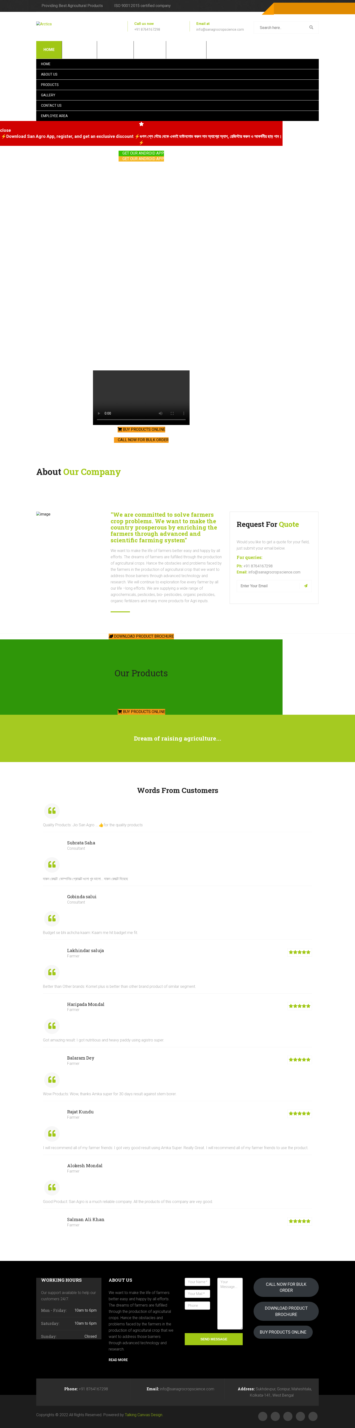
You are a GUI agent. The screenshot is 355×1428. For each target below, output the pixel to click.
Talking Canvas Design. (144, 1415)
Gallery (149, 49)
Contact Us (185, 49)
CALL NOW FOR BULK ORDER (143, 440)
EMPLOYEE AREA (229, 49)
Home (49, 49)
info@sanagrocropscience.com (220, 29)
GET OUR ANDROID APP (142, 153)
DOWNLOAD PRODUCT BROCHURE (143, 636)
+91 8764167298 (147, 29)
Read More (118, 1360)
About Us (79, 49)
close (5, 130)
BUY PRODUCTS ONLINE (143, 429)
